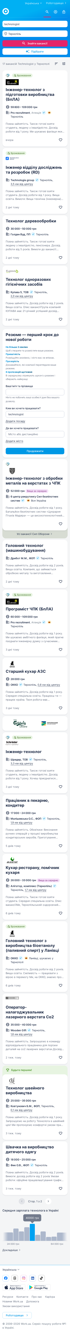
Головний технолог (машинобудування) (26, 548)
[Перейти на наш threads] (14, 1278)
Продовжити (35, 451)
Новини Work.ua (12, 1301)
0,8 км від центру (49, 684)
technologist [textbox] (12, 24)
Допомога (32, 1301)
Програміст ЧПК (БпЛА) (29, 609)
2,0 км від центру (22, 296)
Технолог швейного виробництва (25, 1090)
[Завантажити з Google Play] (39, 1287)
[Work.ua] (5, 11)
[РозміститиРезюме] (55, 12)
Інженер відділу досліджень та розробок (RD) (34, 170)
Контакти (22, 1296)
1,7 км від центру (35, 890)
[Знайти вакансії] (47, 12)
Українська (9, 1269)
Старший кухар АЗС (26, 671)
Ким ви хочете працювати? (23, 408)
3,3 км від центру (22, 763)
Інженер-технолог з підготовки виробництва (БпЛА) (30, 94)
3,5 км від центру (22, 184)
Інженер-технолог (24, 751)
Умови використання (16, 1306)
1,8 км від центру (21, 1034)
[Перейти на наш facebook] (5, 1278)
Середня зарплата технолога (30, 1210)
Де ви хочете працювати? (22, 428)
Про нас (37, 1296)
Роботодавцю (55, 3)
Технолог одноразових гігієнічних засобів (28, 282)
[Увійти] (64, 12)
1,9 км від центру (21, 822)
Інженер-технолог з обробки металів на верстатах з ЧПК (34, 481)
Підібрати (37, 51)
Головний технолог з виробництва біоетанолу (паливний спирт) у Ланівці (32, 945)
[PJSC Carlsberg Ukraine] (20, 723)
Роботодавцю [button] (15, 1315)
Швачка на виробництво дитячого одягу (30, 1149)
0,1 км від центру (21, 1110)
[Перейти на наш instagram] (23, 1278)
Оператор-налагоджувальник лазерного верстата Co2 (30, 1012)
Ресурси (7, 1296)
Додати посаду (15, 421)
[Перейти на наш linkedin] (32, 1278)
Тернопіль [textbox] (14, 33)
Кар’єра (50, 1296)
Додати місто (14, 441)
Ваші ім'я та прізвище (19, 386)
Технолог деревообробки (31, 221)
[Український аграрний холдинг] (49, 723)
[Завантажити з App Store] (13, 1287)
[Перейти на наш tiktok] (41, 1278)
